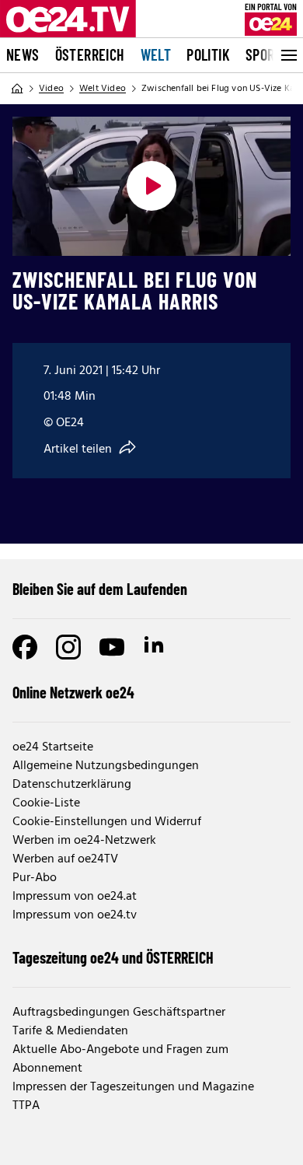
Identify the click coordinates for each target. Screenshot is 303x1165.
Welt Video (102, 88)
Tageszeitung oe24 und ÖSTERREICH (113, 957)
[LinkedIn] (155, 647)
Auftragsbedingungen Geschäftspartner (118, 1012)
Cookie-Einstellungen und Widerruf (106, 822)
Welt (156, 54)
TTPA (26, 1106)
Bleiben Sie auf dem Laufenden (99, 588)
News (23, 54)
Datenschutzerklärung (71, 785)
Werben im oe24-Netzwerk (84, 841)
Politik (208, 54)
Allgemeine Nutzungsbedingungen (105, 766)
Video (51, 88)
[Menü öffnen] (287, 55)
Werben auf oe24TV (65, 859)
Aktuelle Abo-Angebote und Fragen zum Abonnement (120, 1059)
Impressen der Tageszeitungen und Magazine (133, 1087)
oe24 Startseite (52, 747)
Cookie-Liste (46, 803)
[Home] (17, 88)
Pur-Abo (34, 878)
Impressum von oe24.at (74, 897)
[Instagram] (68, 647)
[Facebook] (24, 647)
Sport (264, 54)
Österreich (90, 54)
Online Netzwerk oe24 (73, 692)
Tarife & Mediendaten (70, 1031)
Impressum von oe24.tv (74, 915)
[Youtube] (111, 647)
